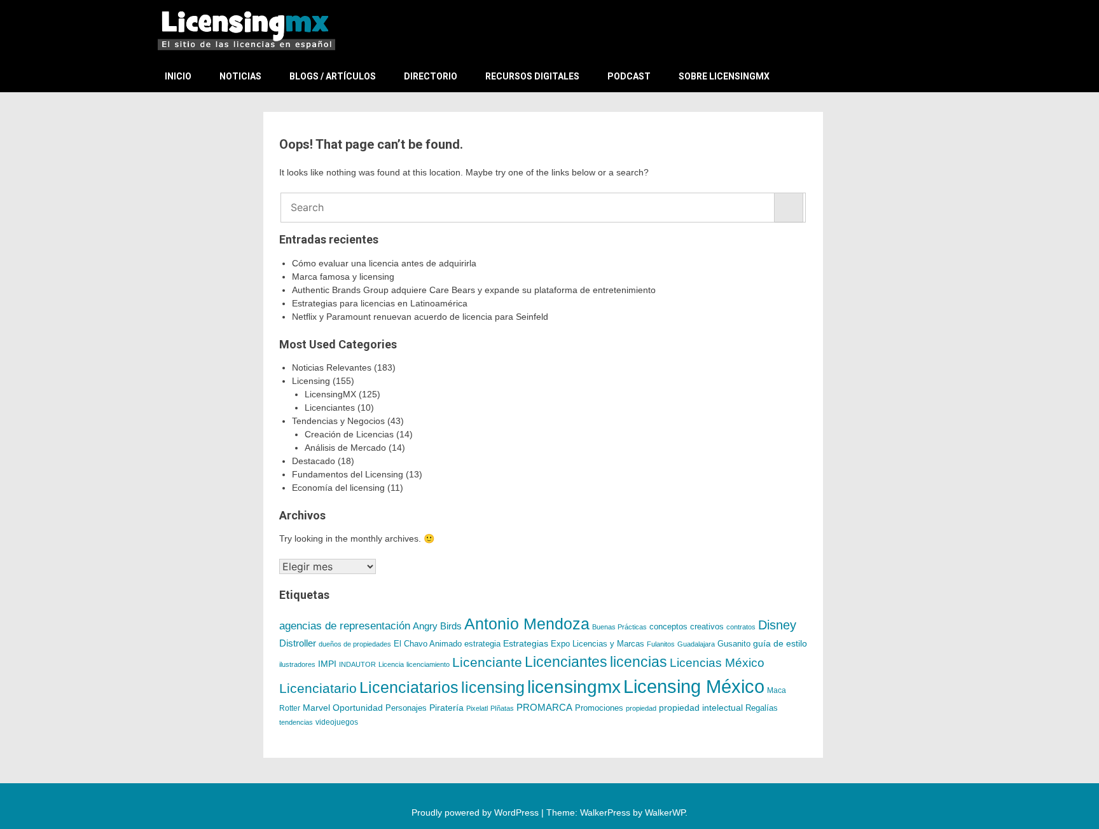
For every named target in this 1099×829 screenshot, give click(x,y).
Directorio (430, 76)
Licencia (391, 664)
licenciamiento (428, 664)
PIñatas (502, 708)
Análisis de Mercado (345, 447)
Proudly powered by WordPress (476, 812)
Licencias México (717, 662)
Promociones (599, 708)
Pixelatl (477, 708)
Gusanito (733, 644)
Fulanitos (661, 644)
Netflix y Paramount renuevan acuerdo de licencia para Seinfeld (420, 317)
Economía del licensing (338, 488)
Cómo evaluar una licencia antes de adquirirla (384, 263)
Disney (777, 625)
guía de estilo (780, 643)
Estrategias (525, 643)
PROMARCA (544, 707)
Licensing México (693, 686)
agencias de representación (344, 626)
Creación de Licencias (349, 434)
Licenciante (487, 662)
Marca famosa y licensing (343, 276)
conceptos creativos (686, 626)
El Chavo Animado (428, 644)
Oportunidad (358, 707)
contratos (741, 627)
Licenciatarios (409, 687)
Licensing (311, 381)
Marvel (316, 707)
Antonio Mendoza (527, 624)
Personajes (406, 708)
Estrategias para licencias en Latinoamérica (379, 303)
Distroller (297, 643)
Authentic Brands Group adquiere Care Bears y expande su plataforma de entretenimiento (474, 290)
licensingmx (574, 687)
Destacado (313, 461)
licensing (493, 687)
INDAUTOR (357, 664)
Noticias (240, 76)
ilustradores (297, 664)
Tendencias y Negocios (338, 421)
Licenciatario (318, 688)
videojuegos (336, 722)
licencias (638, 662)
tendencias (296, 722)
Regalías (761, 708)
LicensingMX (330, 394)
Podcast (629, 76)
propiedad (641, 708)
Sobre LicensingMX (724, 76)
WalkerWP (665, 812)
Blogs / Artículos (332, 76)
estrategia (482, 644)
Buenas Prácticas (619, 627)
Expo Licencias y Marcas (597, 644)
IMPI (327, 664)
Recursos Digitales (532, 76)
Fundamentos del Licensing (347, 474)
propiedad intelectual (701, 707)
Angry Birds (437, 625)
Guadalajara (696, 644)
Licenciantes (330, 407)
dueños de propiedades (355, 644)
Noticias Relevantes (331, 367)
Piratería (446, 707)
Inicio (178, 76)
